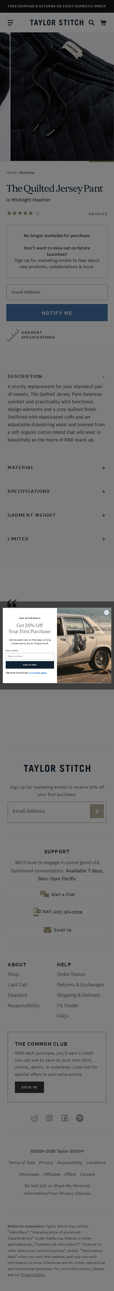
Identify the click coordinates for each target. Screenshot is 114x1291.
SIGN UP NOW (30, 665)
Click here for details (38, 673)
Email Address (12, 650)
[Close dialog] (106, 612)
